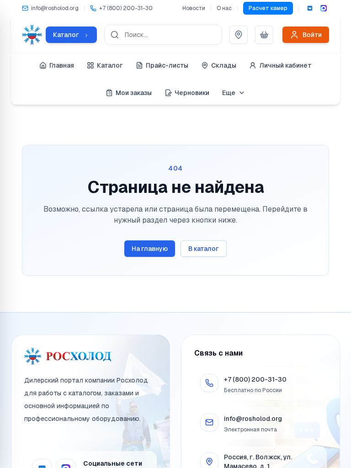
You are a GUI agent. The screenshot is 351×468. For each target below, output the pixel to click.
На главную (150, 249)
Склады (223, 65)
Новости (193, 8)
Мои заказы (134, 93)
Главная (61, 65)
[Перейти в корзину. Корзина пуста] (264, 35)
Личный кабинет (285, 65)
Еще (228, 93)
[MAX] (323, 8)
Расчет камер (268, 8)
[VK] (309, 8)
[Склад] (238, 35)
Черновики (192, 93)
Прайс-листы (167, 65)
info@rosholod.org (253, 419)
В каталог (203, 249)
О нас (224, 8)
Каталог (110, 65)
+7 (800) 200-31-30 (255, 379)
